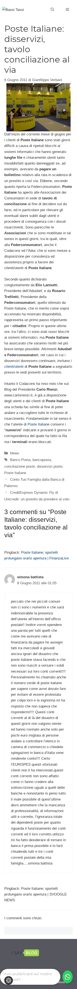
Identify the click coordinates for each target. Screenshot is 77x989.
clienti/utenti (14, 367)
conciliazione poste (19, 466)
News (14, 453)
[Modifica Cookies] (8, 980)
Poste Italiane (38, 424)
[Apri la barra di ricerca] (52, 9)
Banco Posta (20, 460)
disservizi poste (49, 466)
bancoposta (42, 460)
